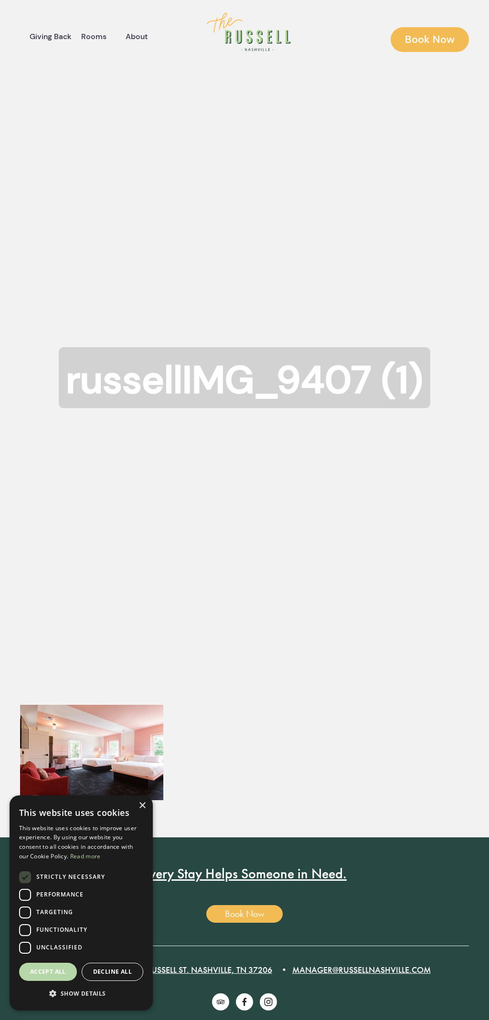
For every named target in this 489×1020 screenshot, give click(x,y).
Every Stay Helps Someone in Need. (244, 874)
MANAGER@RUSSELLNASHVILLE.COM (361, 969)
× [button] (142, 805)
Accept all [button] (48, 972)
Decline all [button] (112, 972)
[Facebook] (244, 1001)
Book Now (430, 39)
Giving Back (51, 36)
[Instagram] (268, 1001)
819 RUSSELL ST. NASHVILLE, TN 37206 (201, 969)
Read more (85, 856)
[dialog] (81, 902)
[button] (81, 994)
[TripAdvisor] (220, 1001)
